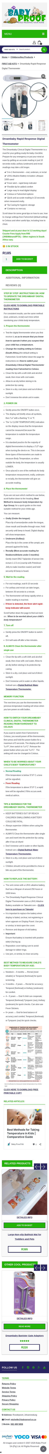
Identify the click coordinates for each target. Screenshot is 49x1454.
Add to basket (24, 259)
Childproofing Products (22, 57)
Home (5, 57)
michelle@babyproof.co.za (23, 1419)
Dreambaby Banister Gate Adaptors (25, 1335)
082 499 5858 (17, 1424)
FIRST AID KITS (9, 64)
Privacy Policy (8, 1400)
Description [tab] (14, 270)
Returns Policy (9, 1384)
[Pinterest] (33, 1367)
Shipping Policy (9, 1396)
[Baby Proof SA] (24, 15)
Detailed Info (24, 1217)
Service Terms (8, 1392)
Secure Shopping (10, 1404)
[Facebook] (22, 1367)
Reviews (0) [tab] (13, 285)
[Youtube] (44, 1367)
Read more (24, 1326)
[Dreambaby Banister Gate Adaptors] (24, 1293)
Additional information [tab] (22, 277)
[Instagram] (28, 1367)
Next (44, 1166)
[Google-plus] (39, 1367)
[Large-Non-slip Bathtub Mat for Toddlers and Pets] (24, 1192)
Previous (37, 1166)
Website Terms (9, 1388)
